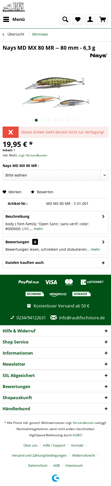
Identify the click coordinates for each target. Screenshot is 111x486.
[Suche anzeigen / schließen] (65, 19)
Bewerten (44, 191)
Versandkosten (83, 423)
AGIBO (77, 435)
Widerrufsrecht (83, 455)
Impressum (74, 465)
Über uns (30, 445)
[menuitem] (13, 19)
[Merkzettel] (77, 19)
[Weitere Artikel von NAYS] (98, 55)
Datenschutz (37, 465)
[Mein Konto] (90, 19)
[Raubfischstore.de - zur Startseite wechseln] (14, 7)
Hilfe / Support (54, 445)
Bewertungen (17, 241)
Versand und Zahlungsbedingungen (39, 455)
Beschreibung (17, 216)
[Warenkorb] (103, 19)
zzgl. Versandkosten (33, 155)
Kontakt (77, 445)
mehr (38, 228)
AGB (56, 465)
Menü (18, 19)
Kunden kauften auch (24, 262)
